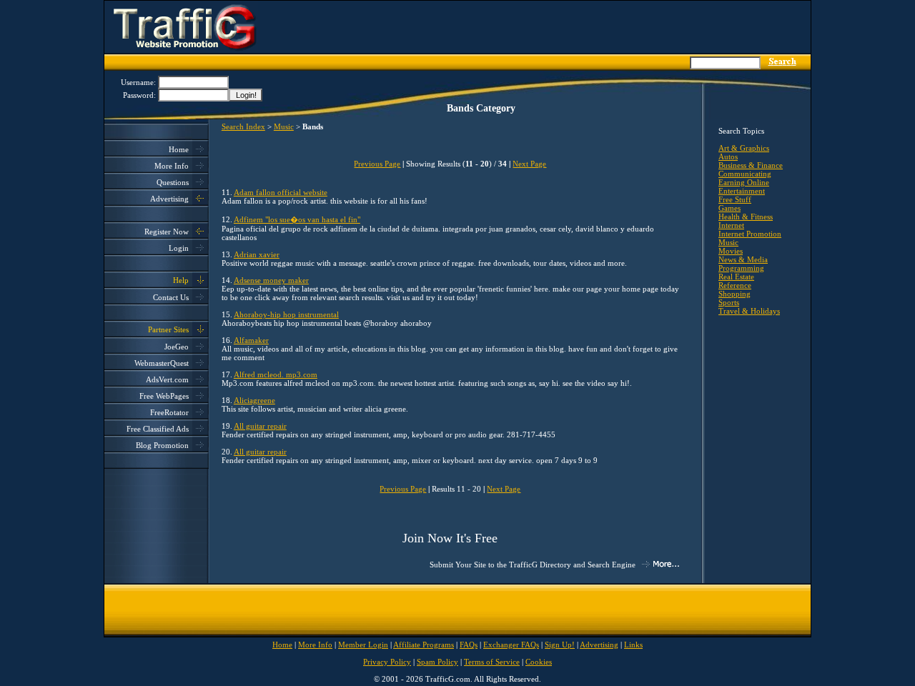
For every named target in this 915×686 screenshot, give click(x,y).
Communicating (744, 173)
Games (729, 208)
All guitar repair (260, 426)
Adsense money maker (271, 280)
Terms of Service (492, 661)
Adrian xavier (257, 254)
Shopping (734, 293)
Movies (730, 251)
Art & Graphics (743, 148)
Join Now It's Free (450, 538)
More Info (171, 165)
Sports (728, 302)
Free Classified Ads (158, 428)
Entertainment (741, 191)
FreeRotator (169, 412)
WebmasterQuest (161, 363)
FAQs (469, 644)
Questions (173, 182)
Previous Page (377, 163)
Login (179, 248)
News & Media (743, 259)
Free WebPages (164, 396)
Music (284, 126)
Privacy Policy (387, 661)
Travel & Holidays (749, 311)
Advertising (169, 198)
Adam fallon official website (280, 192)
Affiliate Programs (423, 644)
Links (633, 644)
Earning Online (743, 182)
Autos (728, 156)
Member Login (363, 644)
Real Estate (736, 276)
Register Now (166, 231)
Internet (731, 225)
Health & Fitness (745, 216)
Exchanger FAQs (511, 644)
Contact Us (171, 297)
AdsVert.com (167, 379)
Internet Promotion (749, 233)
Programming (741, 268)
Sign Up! (560, 644)
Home (179, 149)
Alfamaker (251, 340)
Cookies (538, 661)
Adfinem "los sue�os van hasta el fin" (297, 219)
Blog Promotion (162, 445)
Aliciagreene (254, 400)
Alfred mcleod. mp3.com (275, 374)
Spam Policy (437, 661)
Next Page (529, 163)
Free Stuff (734, 199)
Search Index (243, 126)
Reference (734, 285)
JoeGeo (176, 346)
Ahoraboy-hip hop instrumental (286, 314)
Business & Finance (750, 165)
